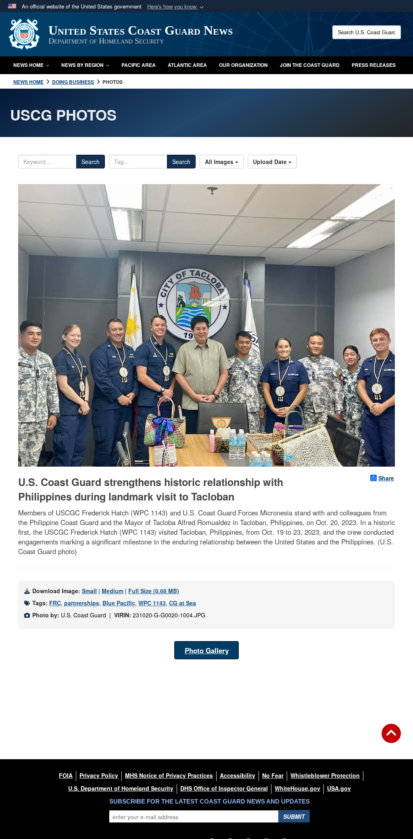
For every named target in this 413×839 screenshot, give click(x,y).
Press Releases (374, 65)
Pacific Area (138, 65)
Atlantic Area (187, 65)
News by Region (82, 65)
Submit (294, 816)
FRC (55, 603)
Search (90, 162)
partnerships (81, 603)
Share (386, 478)
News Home (28, 65)
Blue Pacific (118, 603)
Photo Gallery (207, 650)
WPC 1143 (152, 603)
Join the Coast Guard (310, 65)
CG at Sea (182, 603)
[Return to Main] (391, 738)
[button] (176, 6)
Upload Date (270, 162)
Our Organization (243, 65)
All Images (220, 162)
